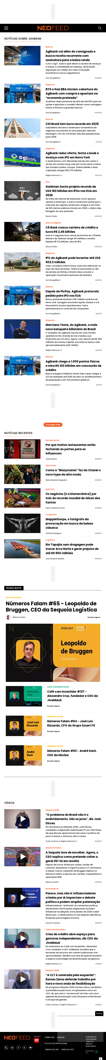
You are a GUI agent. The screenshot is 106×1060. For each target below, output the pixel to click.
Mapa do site (68, 1049)
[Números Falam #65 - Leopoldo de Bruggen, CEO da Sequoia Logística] (53, 652)
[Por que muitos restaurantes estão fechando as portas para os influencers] (22, 449)
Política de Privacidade (56, 1043)
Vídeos (9, 803)
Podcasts (13, 588)
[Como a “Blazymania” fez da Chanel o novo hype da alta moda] (22, 474)
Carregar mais (53, 424)
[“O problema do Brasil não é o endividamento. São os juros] (22, 819)
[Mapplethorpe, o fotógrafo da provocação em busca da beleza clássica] (22, 523)
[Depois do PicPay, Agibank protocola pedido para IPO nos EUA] (22, 295)
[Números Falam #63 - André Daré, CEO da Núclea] (24, 755)
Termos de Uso (52, 1049)
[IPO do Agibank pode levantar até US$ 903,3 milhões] (22, 262)
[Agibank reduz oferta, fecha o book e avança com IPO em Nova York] (22, 157)
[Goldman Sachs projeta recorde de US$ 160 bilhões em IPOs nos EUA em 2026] (22, 190)
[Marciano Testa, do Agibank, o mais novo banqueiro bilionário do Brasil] (22, 329)
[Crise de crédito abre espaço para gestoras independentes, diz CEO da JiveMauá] (22, 938)
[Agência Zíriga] (96, 1051)
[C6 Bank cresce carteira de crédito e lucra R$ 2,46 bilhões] (22, 231)
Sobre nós (50, 1037)
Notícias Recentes (18, 433)
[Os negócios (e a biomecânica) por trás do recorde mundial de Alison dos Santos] (22, 498)
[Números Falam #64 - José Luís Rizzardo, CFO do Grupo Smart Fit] (24, 726)
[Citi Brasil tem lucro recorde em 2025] (22, 128)
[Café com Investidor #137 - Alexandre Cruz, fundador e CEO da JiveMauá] (24, 696)
